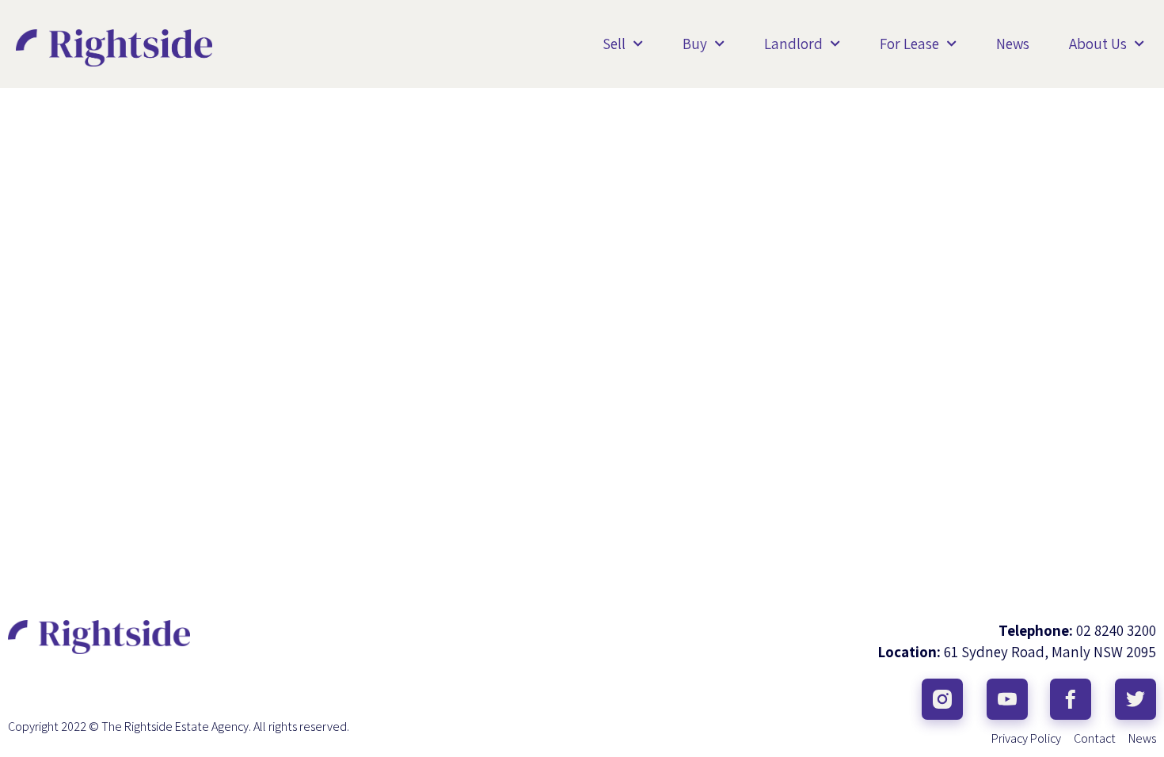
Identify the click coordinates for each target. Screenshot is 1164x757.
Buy (695, 43)
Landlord (793, 43)
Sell (614, 43)
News (1012, 43)
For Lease (909, 43)
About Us (1098, 43)
